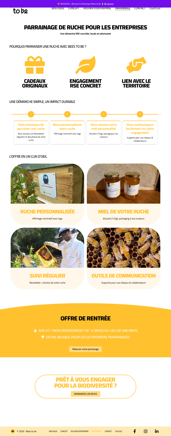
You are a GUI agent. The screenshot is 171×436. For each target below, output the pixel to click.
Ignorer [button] (110, 4)
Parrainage (122, 8)
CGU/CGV (154, 8)
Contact (139, 8)
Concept (73, 8)
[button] (11, 114)
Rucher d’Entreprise (97, 8)
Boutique (58, 8)
